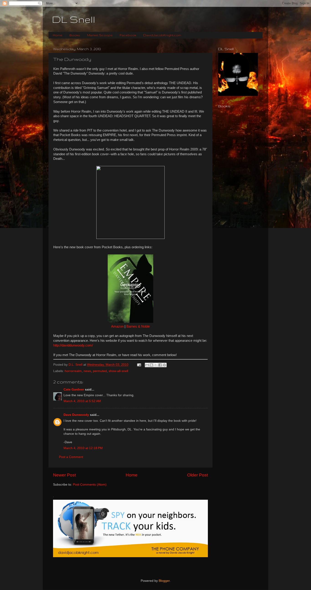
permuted (100, 371)
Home (57, 35)
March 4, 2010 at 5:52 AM (82, 401)
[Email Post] (138, 364)
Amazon (117, 326)
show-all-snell (118, 371)
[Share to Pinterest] (164, 365)
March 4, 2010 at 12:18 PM (83, 448)
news (87, 371)
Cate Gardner (74, 389)
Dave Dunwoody (76, 415)
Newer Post (64, 475)
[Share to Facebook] (160, 365)
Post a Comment (71, 457)
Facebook (128, 35)
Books (74, 35)
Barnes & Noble (138, 326)
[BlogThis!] (151, 365)
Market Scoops (100, 35)
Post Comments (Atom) (90, 484)
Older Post (197, 475)
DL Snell (73, 19)
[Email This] (147, 365)
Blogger (164, 580)
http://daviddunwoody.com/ (73, 345)
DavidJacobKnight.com (162, 35)
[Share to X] (155, 365)
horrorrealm (73, 371)
